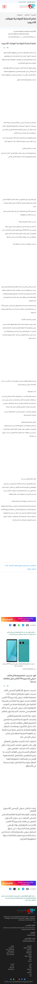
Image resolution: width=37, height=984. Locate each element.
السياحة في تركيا (10, 952)
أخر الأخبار (27, 15)
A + (7, 47)
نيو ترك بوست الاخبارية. (9, 981)
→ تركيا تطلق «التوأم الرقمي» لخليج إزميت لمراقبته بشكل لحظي (18, 896)
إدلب (30, 967)
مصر (30, 974)
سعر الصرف (11, 947)
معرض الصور (11, 969)
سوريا (30, 965)
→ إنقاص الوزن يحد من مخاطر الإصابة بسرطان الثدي (21, 632)
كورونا (30, 954)
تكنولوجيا (19, 15)
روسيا (30, 970)
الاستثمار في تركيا (10, 949)
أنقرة (30, 957)
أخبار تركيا (29, 946)
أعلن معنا (12, 967)
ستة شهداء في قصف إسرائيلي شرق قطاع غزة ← (22, 634)
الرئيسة (12, 964)
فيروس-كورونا (28, 956)
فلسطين (29, 972)
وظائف (12, 946)
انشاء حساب (21, 2)
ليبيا (30, 975)
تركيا (30, 964)
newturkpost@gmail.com (29, 941)
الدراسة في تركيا (10, 954)
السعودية (29, 969)
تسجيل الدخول (31, 2)
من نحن (12, 965)
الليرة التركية (28, 952)
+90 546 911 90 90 (31, 935)
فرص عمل (29, 951)
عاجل (30, 959)
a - (4, 47)
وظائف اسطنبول (27, 947)
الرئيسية (33, 15)
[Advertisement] (18, 102)
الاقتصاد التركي (10, 951)
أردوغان (29, 961)
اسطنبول (29, 949)
